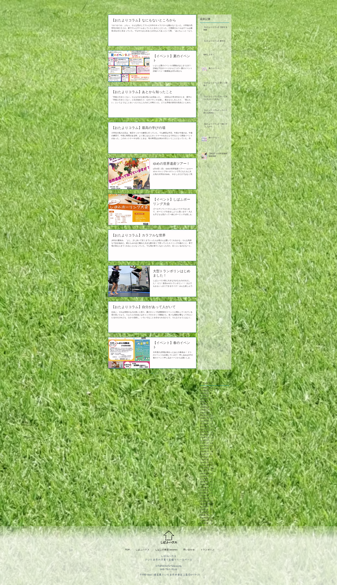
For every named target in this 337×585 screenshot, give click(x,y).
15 (147, 373)
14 (141, 373)
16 (152, 373)
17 (158, 373)
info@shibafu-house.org (169, 565)
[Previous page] (135, 373)
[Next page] (168, 373)
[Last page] (174, 373)
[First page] (130, 373)
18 (163, 373)
